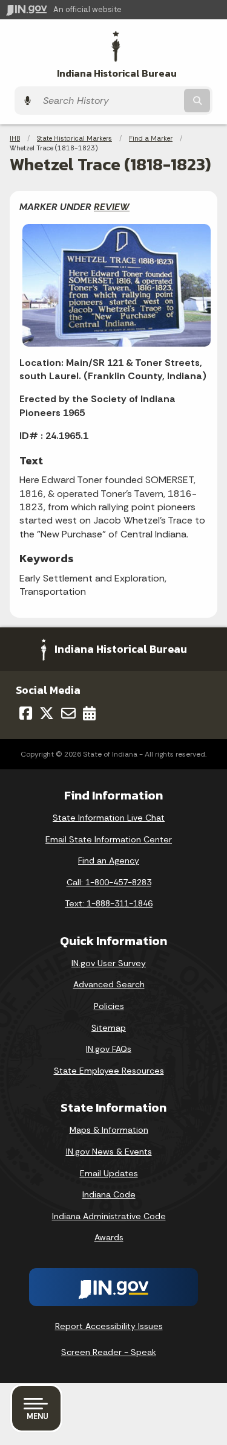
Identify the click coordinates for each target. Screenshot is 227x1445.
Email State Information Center (108, 839)
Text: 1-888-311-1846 (109, 903)
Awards (108, 1237)
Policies (109, 1006)
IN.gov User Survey (108, 963)
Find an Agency (108, 860)
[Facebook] (25, 713)
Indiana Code (109, 1194)
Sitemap (108, 1027)
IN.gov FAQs (108, 1048)
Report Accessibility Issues (109, 1326)
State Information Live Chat (109, 817)
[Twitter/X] (46, 713)
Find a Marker (151, 138)
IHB (15, 138)
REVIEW (112, 206)
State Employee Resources (109, 1070)
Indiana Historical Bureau (117, 73)
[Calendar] (89, 713)
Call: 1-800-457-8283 (109, 882)
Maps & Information (109, 1129)
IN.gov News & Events (109, 1151)
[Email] (68, 713)
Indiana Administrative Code (109, 1216)
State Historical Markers (74, 138)
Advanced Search (109, 984)
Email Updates (109, 1173)
